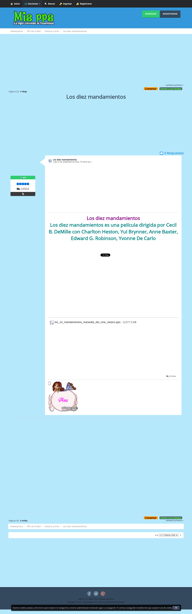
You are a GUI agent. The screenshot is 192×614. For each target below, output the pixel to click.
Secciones (33, 3)
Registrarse (85, 3)
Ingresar (67, 3)
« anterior (169, 85)
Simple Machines (107, 599)
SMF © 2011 (94, 599)
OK (176, 608)
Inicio (16, 3)
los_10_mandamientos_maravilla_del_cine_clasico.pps (87, 322)
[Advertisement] (96, 61)
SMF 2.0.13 (82, 599)
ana (24, 177)
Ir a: (156, 535)
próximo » (178, 85)
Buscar (51, 3)
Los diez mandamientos (65, 159)
